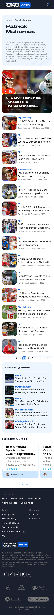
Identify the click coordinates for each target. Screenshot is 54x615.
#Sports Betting (24, 118)
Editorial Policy (9, 519)
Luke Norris (23, 145)
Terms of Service (10, 523)
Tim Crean (22, 214)
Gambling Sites (9, 503)
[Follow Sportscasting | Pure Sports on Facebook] (4, 574)
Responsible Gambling (13, 532)
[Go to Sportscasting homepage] (18, 5)
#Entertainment (23, 387)
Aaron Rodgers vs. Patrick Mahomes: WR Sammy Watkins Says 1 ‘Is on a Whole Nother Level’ (34, 330)
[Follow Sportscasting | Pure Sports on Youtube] (17, 574)
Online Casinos (34, 499)
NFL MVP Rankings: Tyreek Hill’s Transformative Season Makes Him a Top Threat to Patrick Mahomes (26, 103)
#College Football (24, 410)
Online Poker (27, 503)
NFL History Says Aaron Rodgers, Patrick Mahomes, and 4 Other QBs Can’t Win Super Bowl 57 (33, 295)
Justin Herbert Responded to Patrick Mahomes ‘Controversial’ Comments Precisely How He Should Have (34, 244)
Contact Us (34, 519)
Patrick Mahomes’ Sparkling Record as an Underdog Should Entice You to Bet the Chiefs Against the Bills (34, 175)
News (5, 499)
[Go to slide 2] (27, 484)
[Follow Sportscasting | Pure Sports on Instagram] (23, 574)
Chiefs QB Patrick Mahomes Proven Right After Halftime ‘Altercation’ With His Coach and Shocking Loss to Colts (34, 209)
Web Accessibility (10, 527)
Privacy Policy (9, 514)
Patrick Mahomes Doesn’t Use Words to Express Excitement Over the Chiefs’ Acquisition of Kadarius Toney (35, 140)
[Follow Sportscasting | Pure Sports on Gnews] (29, 574)
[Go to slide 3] (31, 484)
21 (40, 358)
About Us (33, 514)
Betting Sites (17, 499)
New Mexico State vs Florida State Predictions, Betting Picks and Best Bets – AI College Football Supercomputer (32, 414)
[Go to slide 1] (22, 484)
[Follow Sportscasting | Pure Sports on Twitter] (11, 574)
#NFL (46, 110)
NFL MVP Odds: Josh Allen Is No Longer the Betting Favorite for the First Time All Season (34, 123)
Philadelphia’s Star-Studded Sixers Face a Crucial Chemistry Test (31, 379)
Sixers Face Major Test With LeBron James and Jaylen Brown (32, 402)
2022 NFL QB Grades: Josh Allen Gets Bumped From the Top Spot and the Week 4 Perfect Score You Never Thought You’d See (34, 192)
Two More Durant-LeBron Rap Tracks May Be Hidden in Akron (30, 391)
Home (9, 20)
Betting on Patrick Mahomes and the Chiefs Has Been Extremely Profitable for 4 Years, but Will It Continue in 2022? (34, 312)
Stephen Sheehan (14, 110)
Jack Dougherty (25, 128)
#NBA (18, 375)
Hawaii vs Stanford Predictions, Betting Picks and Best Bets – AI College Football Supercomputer (31, 426)
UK (3, 536)
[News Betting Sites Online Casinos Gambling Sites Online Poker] (47, 4)
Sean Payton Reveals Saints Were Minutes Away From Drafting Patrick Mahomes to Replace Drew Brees (34, 278)
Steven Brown (17, 474)
